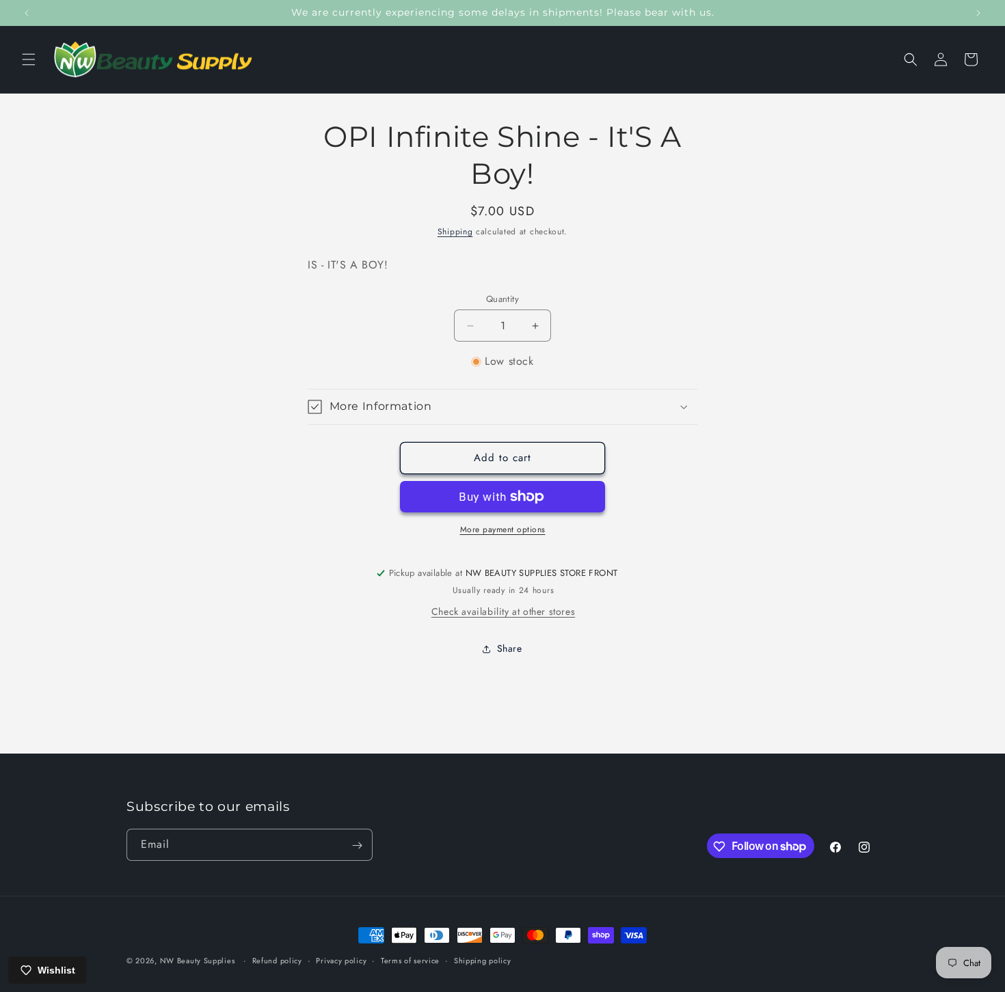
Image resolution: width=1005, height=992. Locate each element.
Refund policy (277, 959)
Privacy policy (341, 959)
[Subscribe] (357, 845)
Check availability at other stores (503, 611)
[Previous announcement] (27, 13)
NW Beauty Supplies (197, 960)
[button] (29, 59)
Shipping (455, 231)
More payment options (503, 529)
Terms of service (410, 959)
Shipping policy (482, 959)
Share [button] (509, 648)
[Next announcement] (978, 13)
